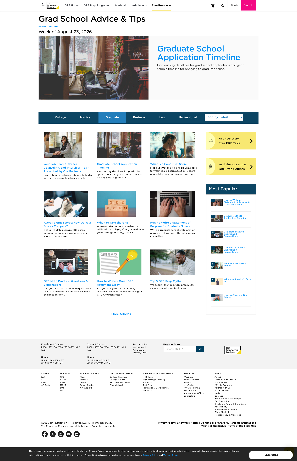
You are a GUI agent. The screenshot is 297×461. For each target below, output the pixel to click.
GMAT (63, 380)
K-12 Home (148, 377)
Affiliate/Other (140, 352)
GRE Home (72, 5)
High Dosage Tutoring (154, 380)
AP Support (86, 388)
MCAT (63, 385)
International (139, 347)
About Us (147, 390)
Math (82, 377)
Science (84, 380)
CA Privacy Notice (188, 423)
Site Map (251, 426)
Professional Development (156, 388)
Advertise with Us (223, 390)
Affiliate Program (223, 385)
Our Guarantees (222, 401)
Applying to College (120, 382)
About (217, 377)
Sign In (234, 5)
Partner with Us (222, 388)
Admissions (139, 5)
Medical (85, 117)
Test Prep (147, 385)
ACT (43, 380)
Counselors (189, 396)
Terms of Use (170, 455)
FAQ (43, 350)
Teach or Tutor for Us (225, 380)
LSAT (62, 382)
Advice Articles (191, 380)
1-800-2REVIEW (60, 347)
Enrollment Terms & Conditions (230, 404)
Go (200, 349)
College (60, 117)
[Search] (223, 6)
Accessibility (220, 407)
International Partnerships (227, 398)
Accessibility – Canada (225, 409)
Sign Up (248, 5)
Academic (120, 5)
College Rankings (118, 377)
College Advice (117, 380)
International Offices (194, 393)
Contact (218, 396)
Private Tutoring (192, 388)
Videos (187, 382)
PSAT (43, 382)
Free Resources (161, 5)
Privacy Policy (150, 455)
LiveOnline (189, 385)
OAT (62, 390)
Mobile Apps (190, 390)
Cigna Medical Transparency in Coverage (227, 413)
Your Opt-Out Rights (213, 426)
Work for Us (220, 382)
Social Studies (87, 385)
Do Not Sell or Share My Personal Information (227, 423)
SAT (43, 377)
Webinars (188, 377)
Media (217, 393)
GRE (62, 377)
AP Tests (45, 385)
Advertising (138, 350)
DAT (62, 388)
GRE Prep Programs (96, 5)
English (83, 382)
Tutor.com (148, 382)
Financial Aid (116, 385)
